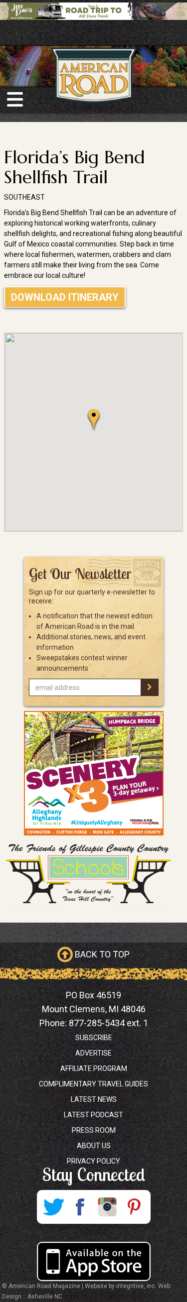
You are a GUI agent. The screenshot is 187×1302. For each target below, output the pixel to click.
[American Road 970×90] (93, 11)
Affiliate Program (93, 1068)
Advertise (93, 1053)
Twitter (53, 1207)
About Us (94, 1146)
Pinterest (134, 1207)
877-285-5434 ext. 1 (108, 1023)
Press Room (94, 1130)
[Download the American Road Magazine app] (93, 1261)
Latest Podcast (93, 1115)
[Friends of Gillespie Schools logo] (93, 874)
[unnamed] (93, 773)
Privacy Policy (93, 1161)
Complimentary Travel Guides (93, 1084)
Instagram (107, 1207)
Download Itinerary (65, 297)
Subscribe (93, 1038)
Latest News (94, 1099)
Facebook (80, 1207)
